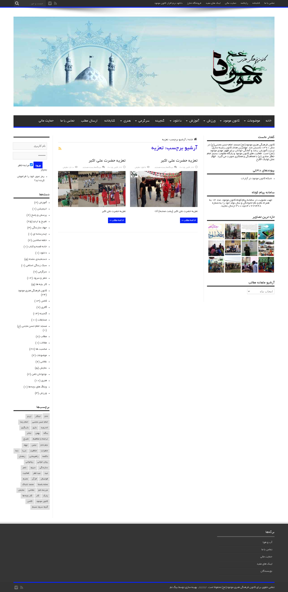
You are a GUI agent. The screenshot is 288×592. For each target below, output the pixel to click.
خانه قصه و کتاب (37, 246)
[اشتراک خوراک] (60, 148)
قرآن (34, 479)
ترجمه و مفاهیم (40, 439)
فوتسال (44, 479)
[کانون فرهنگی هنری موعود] (144, 105)
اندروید (44, 428)
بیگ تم (174, 587)
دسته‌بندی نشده (38, 259)
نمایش (43, 368)
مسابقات (42, 319)
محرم (25, 479)
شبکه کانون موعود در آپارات (256, 178)
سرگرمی (143, 121)
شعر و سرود (40, 278)
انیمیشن (42, 208)
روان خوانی (42, 462)
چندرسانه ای (40, 234)
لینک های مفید (213, 3)
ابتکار (37, 416)
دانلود (177, 121)
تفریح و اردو (40, 221)
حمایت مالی (230, 3)
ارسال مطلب (89, 121)
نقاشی (43, 361)
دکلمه (45, 456)
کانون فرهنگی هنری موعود (32, 290)
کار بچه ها (41, 284)
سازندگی (44, 468)
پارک (45, 496)
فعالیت (26, 473)
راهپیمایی (33, 456)
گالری (44, 307)
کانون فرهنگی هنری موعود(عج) (239, 587)
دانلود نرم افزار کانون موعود (168, 3)
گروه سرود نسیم (40, 507)
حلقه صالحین (40, 240)
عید (46, 473)
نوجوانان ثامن (39, 374)
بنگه (46, 433)
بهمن (37, 433)
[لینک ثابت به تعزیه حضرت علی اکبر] (164, 206)
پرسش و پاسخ (39, 215)
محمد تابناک (28, 484)
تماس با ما (269, 3)
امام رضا (24, 422)
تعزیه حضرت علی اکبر (179, 161)
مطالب (43, 336)
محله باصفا (43, 484)
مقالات (43, 342)
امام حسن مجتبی (40, 422)
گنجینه (159, 121)
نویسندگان (266, 571)
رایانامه (244, 3)
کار (37, 496)
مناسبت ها (41, 349)
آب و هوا (267, 542)
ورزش (211, 121)
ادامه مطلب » (189, 220)
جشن (34, 445)
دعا (16, 451)
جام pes (44, 445)
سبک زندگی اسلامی (36, 265)
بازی (35, 428)
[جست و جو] (17, 3)
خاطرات (44, 451)
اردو (29, 416)
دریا (24, 451)
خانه (268, 121)
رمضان (22, 456)
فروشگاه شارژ (194, 3)
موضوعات (253, 121)
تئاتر (29, 433)
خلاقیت (33, 451)
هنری (127, 121)
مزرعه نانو (43, 490)
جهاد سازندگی (39, 227)
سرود (33, 468)
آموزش (194, 121)
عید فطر (36, 473)
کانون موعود (231, 121)
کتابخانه (256, 3)
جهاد (26, 445)
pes (46, 416)
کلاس (44, 301)
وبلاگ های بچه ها (37, 386)
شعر (24, 468)
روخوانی (29, 462)
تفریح (26, 439)
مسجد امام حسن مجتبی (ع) (32, 326)
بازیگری (25, 428)
